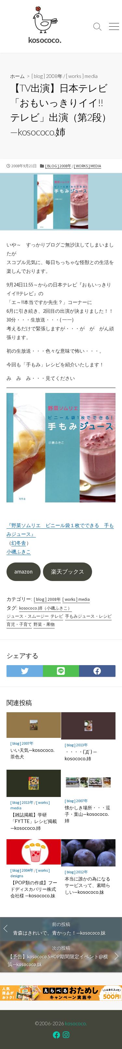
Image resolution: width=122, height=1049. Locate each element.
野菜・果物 (44, 624)
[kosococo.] (45, 19)
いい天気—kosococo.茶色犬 (32, 753)
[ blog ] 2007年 (22, 743)
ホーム (17, 76)
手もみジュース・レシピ (88, 616)
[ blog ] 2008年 (47, 76)
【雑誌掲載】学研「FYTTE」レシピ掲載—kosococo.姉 (33, 821)
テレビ (56, 616)
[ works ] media (82, 76)
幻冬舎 (18, 543)
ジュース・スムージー (28, 616)
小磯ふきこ (19, 552)
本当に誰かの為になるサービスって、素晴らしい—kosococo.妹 (87, 885)
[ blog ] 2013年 (76, 744)
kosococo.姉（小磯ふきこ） (45, 608)
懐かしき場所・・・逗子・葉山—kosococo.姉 (87, 814)
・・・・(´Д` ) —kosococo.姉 (81, 755)
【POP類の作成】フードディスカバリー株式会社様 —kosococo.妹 (33, 889)
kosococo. (76, 1023)
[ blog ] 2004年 (22, 870)
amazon (23, 571)
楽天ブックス (67, 571)
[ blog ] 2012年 (76, 871)
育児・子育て (19, 624)
